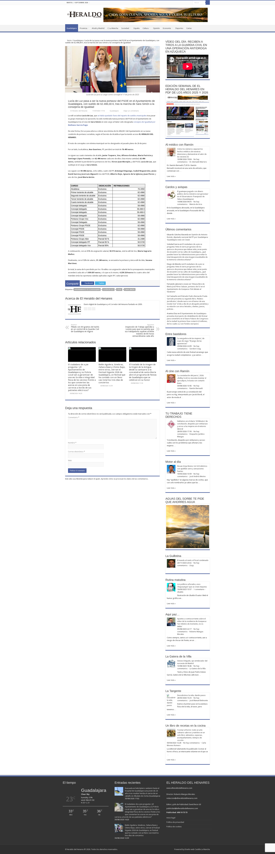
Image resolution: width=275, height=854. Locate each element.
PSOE (119, 289)
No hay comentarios (191, 743)
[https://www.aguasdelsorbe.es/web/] (155, 15)
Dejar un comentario (131, 111)
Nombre (72, 443)
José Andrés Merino (197, 476)
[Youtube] (190, 2)
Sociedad (125, 28)
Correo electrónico (76, 452)
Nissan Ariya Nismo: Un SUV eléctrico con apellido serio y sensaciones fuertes (192, 468)
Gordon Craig (195, 349)
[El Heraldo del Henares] (84, 14)
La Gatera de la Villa (197, 668)
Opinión (156, 28)
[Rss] (182, 2)
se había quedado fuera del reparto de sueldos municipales (122, 116)
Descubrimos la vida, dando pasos (191, 695)
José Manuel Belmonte (198, 700)
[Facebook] (185, 2)
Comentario (73, 417)
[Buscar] (208, 2)
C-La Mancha (113, 28)
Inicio (69, 40)
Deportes (179, 28)
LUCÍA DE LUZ (109, 289)
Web (70, 460)
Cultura (146, 28)
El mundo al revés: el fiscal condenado (192, 560)
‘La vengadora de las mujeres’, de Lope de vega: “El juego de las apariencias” (190, 341)
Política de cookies (174, 827)
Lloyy (191, 565)
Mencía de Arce (195, 204)
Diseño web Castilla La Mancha (197, 849)
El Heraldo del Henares (78, 111)
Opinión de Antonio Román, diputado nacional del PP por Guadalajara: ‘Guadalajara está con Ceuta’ (187, 237)
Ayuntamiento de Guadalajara (87, 289)
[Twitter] (188, 2)
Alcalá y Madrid (98, 28)
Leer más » (171, 176)
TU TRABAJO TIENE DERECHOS (178, 415)
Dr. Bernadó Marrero (198, 162)
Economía (167, 28)
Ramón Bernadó (196, 388)
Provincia (83, 28)
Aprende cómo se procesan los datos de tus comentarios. (124, 479)
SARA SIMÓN (129, 289)
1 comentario (199, 589)
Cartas (189, 28)
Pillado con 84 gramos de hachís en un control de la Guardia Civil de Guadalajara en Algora (85, 328)
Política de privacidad (175, 822)
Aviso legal (170, 818)
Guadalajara (72, 28)
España (137, 28)
